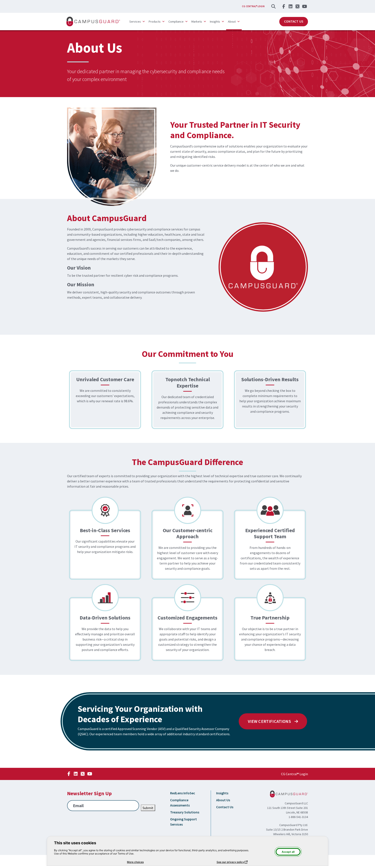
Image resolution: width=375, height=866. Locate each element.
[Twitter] (297, 6)
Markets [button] (196, 21)
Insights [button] (215, 21)
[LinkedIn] (290, 6)
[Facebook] (283, 6)
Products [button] (155, 21)
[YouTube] (304, 6)
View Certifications (270, 721)
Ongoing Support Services (183, 821)
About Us (223, 800)
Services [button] (135, 21)
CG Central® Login (253, 6)
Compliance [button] (176, 21)
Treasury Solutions (184, 812)
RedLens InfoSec (182, 793)
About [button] (232, 21)
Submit (148, 808)
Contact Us (293, 21)
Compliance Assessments (180, 802)
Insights (222, 793)
